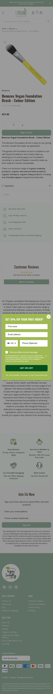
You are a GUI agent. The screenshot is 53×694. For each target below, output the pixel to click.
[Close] (49, 317)
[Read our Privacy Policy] (46, 356)
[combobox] (11, 343)
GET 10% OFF (26, 368)
